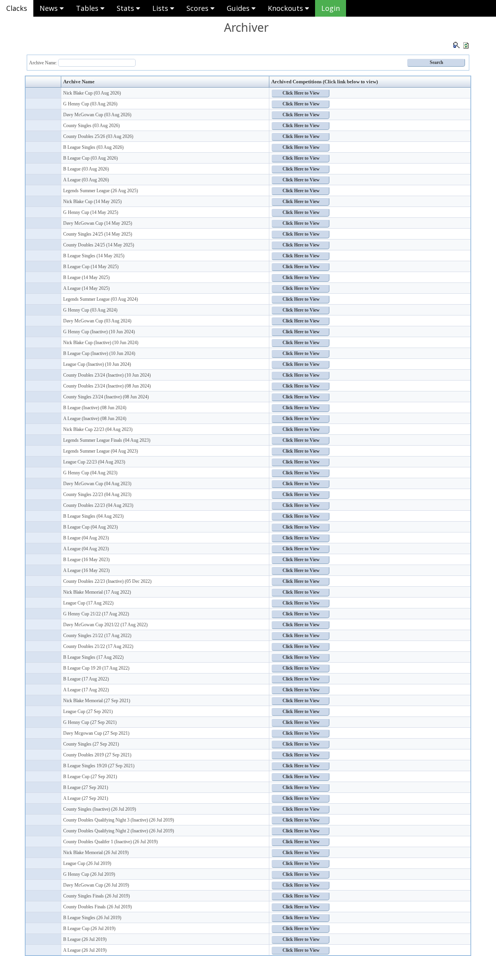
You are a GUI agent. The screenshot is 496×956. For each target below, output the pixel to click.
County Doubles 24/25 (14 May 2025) (98, 245)
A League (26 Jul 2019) (85, 950)
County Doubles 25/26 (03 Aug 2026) (98, 136)
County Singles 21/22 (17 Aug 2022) (97, 635)
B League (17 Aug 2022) (86, 679)
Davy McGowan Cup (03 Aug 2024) (97, 321)
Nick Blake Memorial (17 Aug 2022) (97, 592)
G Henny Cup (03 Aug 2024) (90, 310)
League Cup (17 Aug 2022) (88, 603)
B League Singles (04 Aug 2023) (93, 516)
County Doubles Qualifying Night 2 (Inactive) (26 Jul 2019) (118, 831)
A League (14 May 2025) (86, 288)
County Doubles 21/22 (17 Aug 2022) (98, 646)
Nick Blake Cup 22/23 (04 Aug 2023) (98, 429)
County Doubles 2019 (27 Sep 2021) (97, 755)
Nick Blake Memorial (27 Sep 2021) (96, 700)
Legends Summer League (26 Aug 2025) (100, 190)
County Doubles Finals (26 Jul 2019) (97, 906)
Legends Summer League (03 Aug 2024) (100, 299)
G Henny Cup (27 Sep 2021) (90, 722)
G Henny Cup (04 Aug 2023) (90, 472)
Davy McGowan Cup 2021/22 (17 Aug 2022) (105, 624)
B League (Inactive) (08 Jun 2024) (94, 407)
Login (330, 8)
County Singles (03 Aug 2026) (91, 125)
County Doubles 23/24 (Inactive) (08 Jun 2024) (107, 386)
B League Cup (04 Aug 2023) (90, 527)
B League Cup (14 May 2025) (91, 266)
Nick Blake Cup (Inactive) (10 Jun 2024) (100, 342)
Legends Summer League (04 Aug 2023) (100, 451)
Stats (126, 8)
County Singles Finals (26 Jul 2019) (96, 896)
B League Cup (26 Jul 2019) (89, 928)
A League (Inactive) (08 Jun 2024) (94, 418)
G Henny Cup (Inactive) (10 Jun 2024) (99, 331)
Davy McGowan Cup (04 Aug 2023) (97, 483)
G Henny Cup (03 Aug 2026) (90, 104)
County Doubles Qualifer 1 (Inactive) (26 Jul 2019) (110, 841)
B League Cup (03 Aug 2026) (90, 158)
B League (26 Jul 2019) (85, 939)
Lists (161, 8)
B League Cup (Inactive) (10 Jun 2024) (99, 353)
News (50, 8)
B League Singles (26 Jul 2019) (92, 917)
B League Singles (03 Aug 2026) (93, 147)
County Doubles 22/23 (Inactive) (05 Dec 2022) (107, 581)
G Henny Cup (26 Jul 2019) (89, 874)
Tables (88, 8)
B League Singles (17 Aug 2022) (93, 657)
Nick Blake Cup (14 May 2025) (92, 201)
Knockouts (286, 8)
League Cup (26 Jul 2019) (87, 863)
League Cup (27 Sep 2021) (88, 711)
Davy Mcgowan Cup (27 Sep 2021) (96, 733)
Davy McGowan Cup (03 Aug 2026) (97, 114)
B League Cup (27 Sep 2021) (90, 776)
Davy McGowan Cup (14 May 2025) (97, 223)
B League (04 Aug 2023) (86, 538)
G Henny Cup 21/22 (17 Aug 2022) (96, 614)
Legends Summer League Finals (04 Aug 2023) (106, 440)
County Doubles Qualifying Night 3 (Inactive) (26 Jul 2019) (118, 820)
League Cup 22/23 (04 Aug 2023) (94, 462)
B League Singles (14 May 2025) (93, 255)
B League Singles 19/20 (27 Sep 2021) (98, 765)
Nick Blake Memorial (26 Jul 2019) (96, 852)
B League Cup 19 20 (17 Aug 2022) (96, 668)
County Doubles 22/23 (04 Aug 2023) (98, 505)
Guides (239, 8)
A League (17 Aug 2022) (86, 689)
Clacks (16, 8)
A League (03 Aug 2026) (86, 180)
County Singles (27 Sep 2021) (91, 744)
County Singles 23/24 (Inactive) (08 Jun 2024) (106, 397)
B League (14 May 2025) (86, 277)
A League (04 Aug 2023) (86, 548)
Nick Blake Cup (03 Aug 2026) (92, 93)
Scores (198, 8)
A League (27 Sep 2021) (85, 798)
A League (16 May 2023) (86, 570)
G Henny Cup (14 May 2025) (90, 212)
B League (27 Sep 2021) (85, 787)
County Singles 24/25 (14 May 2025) (97, 234)
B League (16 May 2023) (86, 559)
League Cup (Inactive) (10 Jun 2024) (97, 364)
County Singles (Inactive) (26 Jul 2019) (99, 809)
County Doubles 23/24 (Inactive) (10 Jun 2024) (107, 375)
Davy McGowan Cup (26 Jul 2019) (96, 885)
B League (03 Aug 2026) (86, 169)
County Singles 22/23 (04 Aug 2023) (97, 494)
